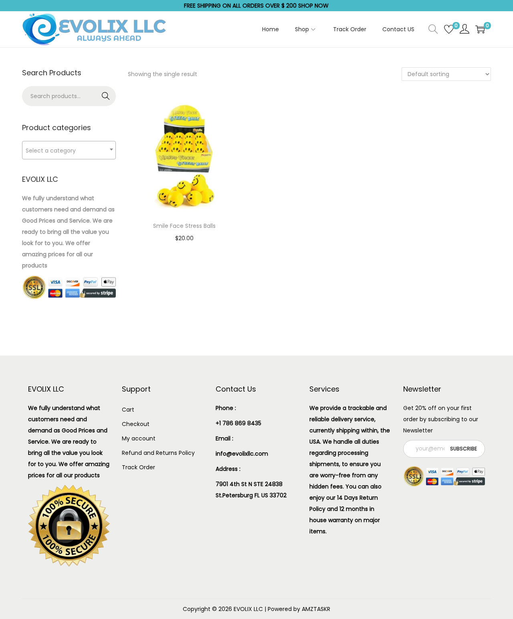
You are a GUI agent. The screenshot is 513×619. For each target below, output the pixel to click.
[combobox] (69, 150)
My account (139, 438)
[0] (449, 29)
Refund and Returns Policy (158, 453)
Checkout (135, 424)
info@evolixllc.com (242, 454)
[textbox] (68, 150)
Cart (128, 410)
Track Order (138, 467)
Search (106, 96)
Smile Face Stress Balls (184, 226)
